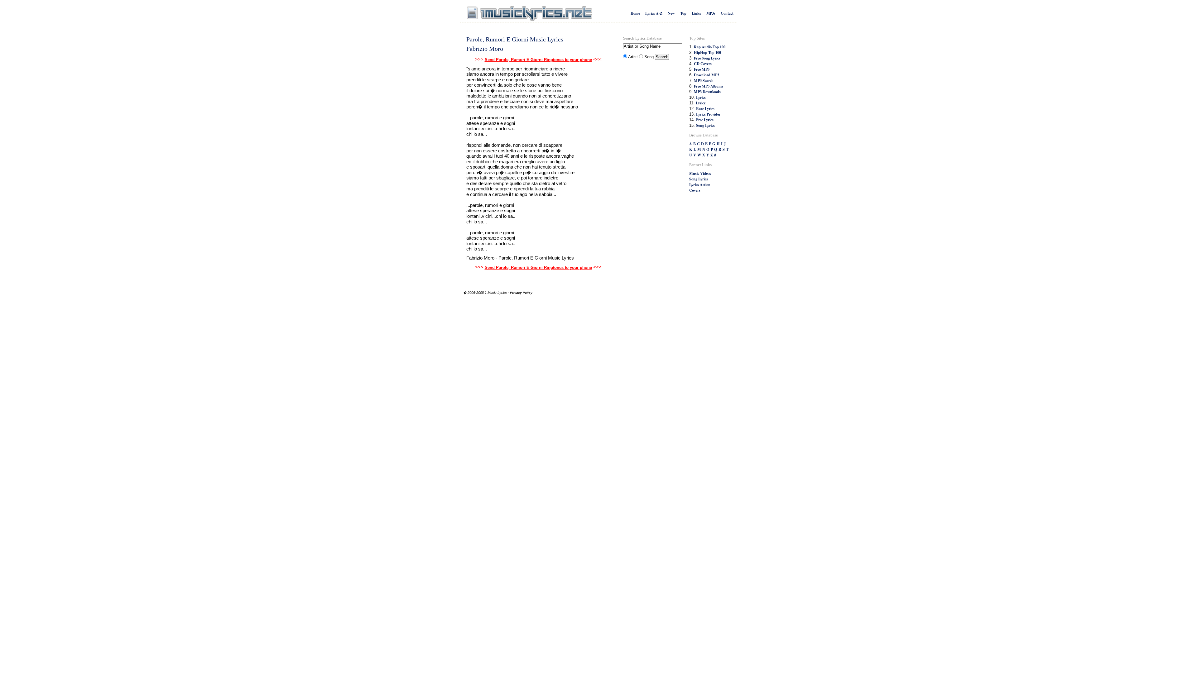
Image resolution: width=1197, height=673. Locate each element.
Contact (727, 13)
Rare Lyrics (705, 108)
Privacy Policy (521, 292)
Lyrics (701, 97)
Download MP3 (706, 75)
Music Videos (700, 173)
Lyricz (700, 103)
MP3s (710, 13)
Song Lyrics (705, 125)
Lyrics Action (699, 184)
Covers (694, 190)
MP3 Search (704, 80)
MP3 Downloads (707, 91)
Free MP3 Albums (708, 86)
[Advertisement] (648, 160)
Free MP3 (701, 69)
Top (683, 13)
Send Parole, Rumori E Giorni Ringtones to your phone (538, 59)
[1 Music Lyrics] (529, 13)
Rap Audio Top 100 (709, 47)
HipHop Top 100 (707, 52)
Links (696, 13)
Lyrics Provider (708, 114)
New (671, 13)
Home (635, 13)
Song (649, 57)
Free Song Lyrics (707, 58)
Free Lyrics (705, 119)
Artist (633, 57)
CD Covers (703, 63)
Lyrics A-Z (653, 13)
